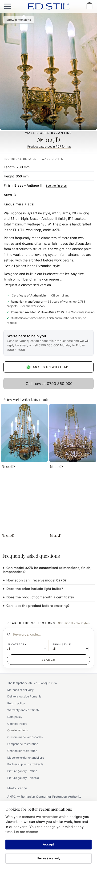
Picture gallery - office (22, 771)
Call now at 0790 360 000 (49, 383)
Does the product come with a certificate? (40, 597)
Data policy (14, 717)
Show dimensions (18, 19)
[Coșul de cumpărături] (89, 6)
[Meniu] (7, 6)
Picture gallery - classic (23, 778)
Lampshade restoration (22, 744)
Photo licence (17, 788)
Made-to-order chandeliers (25, 757)
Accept (48, 844)
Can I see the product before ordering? (38, 606)
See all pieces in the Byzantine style (32, 266)
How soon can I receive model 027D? (36, 580)
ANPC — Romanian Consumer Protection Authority (44, 796)
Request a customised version (28, 285)
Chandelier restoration (22, 751)
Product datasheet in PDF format (49, 146)
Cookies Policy (17, 723)
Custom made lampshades (25, 737)
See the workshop (32, 306)
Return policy (16, 703)
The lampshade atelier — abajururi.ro (32, 683)
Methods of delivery (20, 690)
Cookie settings (17, 730)
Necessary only (48, 858)
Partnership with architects (25, 764)
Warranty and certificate (23, 710)
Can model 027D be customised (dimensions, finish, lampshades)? (47, 570)
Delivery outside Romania (24, 696)
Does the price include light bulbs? (34, 589)
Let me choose (26, 832)
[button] (48, 343)
